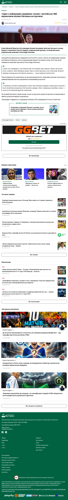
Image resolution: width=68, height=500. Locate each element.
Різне (37, 443)
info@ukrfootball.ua (7, 429)
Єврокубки (5, 440)
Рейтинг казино (41, 447)
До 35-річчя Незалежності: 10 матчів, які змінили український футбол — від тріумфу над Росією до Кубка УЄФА (32, 334)
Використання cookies (8, 460)
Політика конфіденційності (10, 457)
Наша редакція (6, 470)
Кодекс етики (6, 467)
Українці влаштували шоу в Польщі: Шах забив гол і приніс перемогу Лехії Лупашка (27, 201)
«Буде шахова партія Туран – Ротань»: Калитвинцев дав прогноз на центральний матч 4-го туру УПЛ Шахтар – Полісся (26, 270)
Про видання (6, 455)
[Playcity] (9, 495)
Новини (4, 10)
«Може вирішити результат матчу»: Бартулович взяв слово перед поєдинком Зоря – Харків (26, 245)
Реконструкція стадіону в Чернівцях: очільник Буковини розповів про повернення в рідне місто (28, 223)
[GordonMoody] (20, 496)
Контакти (5, 472)
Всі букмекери (34, 156)
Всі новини (34, 255)
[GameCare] (60, 495)
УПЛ (3, 267)
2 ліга (3, 447)
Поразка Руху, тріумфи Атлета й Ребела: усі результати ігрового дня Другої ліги (29, 234)
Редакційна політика (8, 465)
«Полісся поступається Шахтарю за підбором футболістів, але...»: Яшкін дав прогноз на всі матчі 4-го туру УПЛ (28, 293)
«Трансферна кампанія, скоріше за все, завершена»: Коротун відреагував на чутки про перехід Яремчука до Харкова (28, 282)
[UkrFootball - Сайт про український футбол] (6, 2)
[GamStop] (32, 495)
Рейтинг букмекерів (42, 445)
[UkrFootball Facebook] (2, 432)
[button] (61, 2)
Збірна (4, 438)
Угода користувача (7, 462)
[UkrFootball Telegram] (6, 432)
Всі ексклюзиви (34, 301)
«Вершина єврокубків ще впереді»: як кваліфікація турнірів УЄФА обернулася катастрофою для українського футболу (32, 394)
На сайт (34, 142)
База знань (39, 450)
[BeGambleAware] (47, 496)
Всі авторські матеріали (34, 406)
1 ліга (3, 445)
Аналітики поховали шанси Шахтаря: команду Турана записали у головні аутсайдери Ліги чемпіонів (29, 212)
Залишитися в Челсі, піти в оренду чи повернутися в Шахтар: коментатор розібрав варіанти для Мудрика (31, 364)
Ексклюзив (39, 440)
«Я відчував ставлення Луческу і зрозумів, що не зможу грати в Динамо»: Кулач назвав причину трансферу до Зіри (27, 109)
